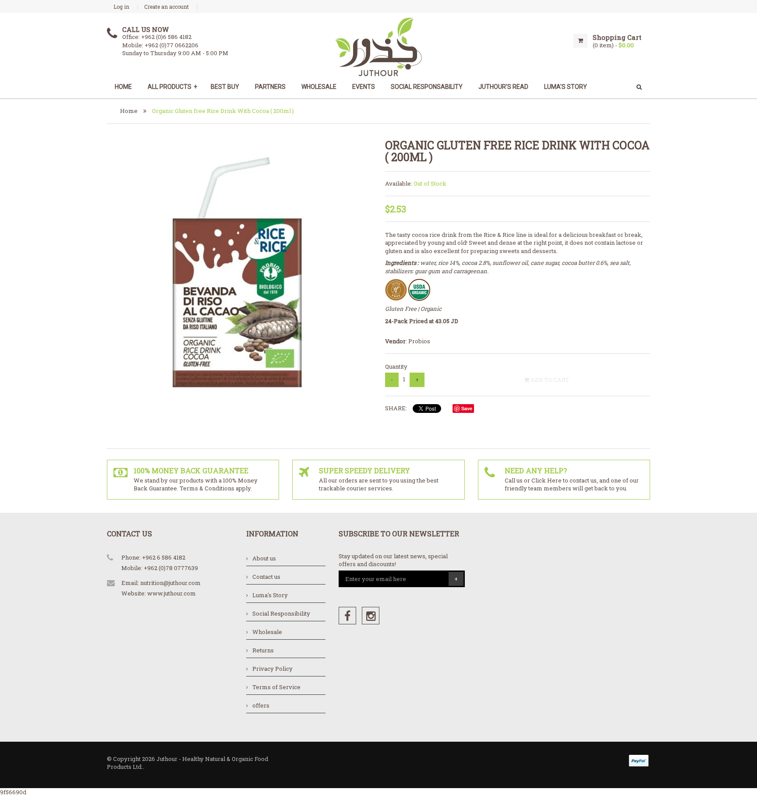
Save (466, 408)
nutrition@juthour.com (170, 583)
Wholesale (318, 86)
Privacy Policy (272, 669)
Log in (121, 6)
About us (264, 558)
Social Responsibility (281, 613)
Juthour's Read (503, 86)
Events (363, 86)
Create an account (166, 6)
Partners (270, 86)
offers (260, 705)
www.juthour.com (171, 593)
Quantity (396, 366)
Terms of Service (276, 687)
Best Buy (225, 86)
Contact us (266, 577)
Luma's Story (270, 595)
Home (123, 86)
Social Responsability (427, 86)
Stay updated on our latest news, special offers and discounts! (393, 560)
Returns (263, 650)
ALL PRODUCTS (172, 86)
